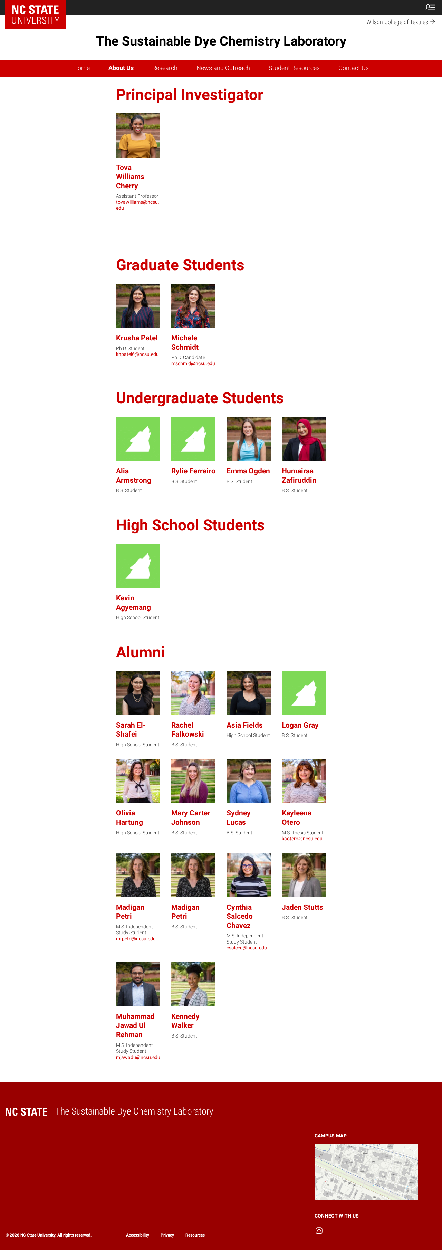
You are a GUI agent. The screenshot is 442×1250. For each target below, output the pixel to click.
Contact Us (353, 68)
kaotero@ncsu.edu (302, 838)
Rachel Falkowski (187, 730)
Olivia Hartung (129, 817)
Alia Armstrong (133, 475)
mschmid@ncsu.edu (193, 363)
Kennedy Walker (185, 1021)
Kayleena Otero (296, 817)
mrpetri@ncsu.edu (136, 938)
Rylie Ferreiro (193, 470)
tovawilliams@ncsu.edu (137, 205)
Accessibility (137, 1235)
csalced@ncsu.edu (247, 947)
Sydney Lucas (239, 817)
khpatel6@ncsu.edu (137, 354)
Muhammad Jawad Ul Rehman (135, 1025)
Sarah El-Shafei (131, 730)
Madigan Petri (130, 912)
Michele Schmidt (185, 342)
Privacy (167, 1235)
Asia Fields (245, 725)
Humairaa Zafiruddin (299, 475)
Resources (195, 1235)
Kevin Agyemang (133, 603)
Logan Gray (300, 725)
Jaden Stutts (302, 907)
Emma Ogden (248, 470)
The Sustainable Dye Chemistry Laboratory (221, 41)
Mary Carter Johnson (190, 817)
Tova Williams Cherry (130, 176)
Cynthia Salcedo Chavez (240, 916)
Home (81, 68)
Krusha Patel (137, 337)
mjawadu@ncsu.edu (138, 1057)
